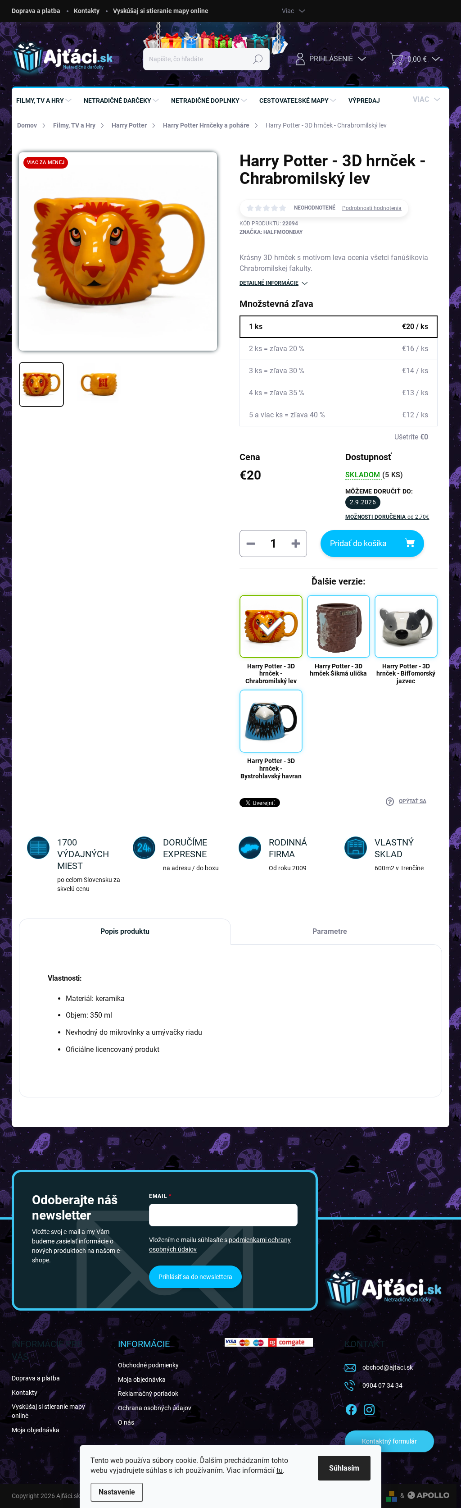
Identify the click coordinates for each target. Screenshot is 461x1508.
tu (279, 1470)
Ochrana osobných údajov (154, 1408)
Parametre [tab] (329, 931)
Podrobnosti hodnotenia (372, 208)
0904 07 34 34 (382, 1385)
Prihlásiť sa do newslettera (195, 1276)
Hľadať (258, 59)
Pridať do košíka (358, 543)
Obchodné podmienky (148, 1365)
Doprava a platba (36, 10)
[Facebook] (351, 1408)
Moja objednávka (35, 1430)
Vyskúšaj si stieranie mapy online (160, 10)
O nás (126, 1422)
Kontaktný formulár (389, 1441)
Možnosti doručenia (387, 517)
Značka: (271, 232)
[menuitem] (45, 100)
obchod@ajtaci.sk (387, 1367)
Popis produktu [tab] (124, 931)
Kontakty (86, 10)
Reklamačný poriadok (148, 1393)
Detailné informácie (269, 283)
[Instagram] (369, 1408)
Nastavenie (117, 1492)
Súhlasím (344, 1468)
